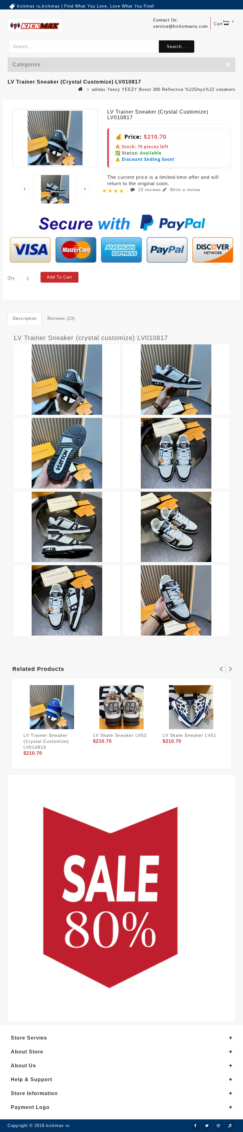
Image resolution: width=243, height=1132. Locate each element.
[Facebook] (195, 1126)
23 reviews (150, 189)
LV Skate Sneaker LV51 (189, 735)
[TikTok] (230, 1126)
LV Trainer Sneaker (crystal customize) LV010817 (91, 337)
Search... (176, 46)
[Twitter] (207, 1126)
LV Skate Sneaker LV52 (120, 735)
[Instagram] (218, 1126)
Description (25, 318)
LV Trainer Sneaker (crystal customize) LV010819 (46, 741)
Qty (11, 278)
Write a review (184, 189)
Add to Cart (59, 277)
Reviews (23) (61, 318)
